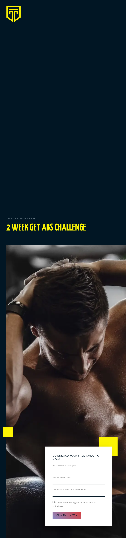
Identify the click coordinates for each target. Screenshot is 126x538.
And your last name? (62, 478)
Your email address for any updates (69, 489)
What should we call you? (64, 466)
